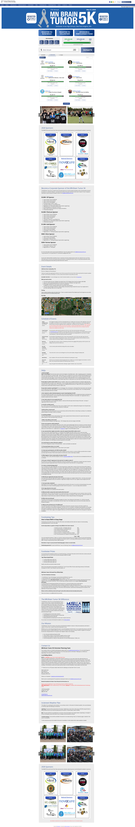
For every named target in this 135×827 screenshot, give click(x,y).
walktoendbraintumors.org (46, 695)
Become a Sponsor (22, 5)
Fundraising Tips (43, 5)
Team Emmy (79, 63)
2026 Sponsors (13, 5)
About (59, 5)
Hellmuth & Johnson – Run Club (56, 77)
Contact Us (65, 5)
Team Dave (79, 77)
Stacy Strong (51, 63)
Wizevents (58, 826)
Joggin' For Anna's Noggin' (55, 92)
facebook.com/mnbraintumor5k (57, 676)
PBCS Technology (67, 826)
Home (2, 5)
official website (67, 619)
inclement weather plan (68, 456)
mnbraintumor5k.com (54, 331)
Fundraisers (52, 54)
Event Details (30, 5)
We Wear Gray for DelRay (82, 92)
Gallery (7, 5)
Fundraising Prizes (52, 5)
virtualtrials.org (44, 694)
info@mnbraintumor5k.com (67, 193)
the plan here (79, 277)
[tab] (43, 55)
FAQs (36, 5)
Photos (70, 5)
